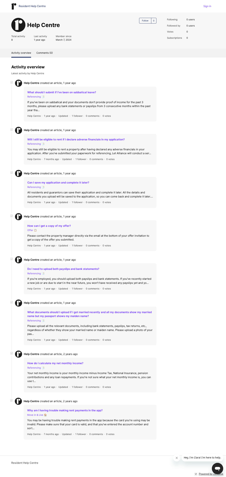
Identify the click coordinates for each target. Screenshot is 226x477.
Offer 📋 (32, 230)
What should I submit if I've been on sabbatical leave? (61, 92)
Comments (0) (44, 52)
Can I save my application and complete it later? (58, 182)
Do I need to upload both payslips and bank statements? (63, 269)
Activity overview (21, 52)
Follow (145, 20)
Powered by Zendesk (211, 473)
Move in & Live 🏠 (37, 414)
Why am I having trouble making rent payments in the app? (65, 410)
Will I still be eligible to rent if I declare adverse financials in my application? (76, 139)
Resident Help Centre (24, 462)
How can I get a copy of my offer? (49, 225)
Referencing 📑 (35, 96)
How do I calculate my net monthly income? (55, 363)
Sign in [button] (207, 6)
